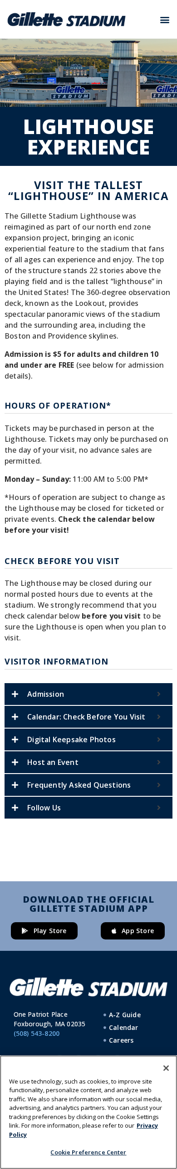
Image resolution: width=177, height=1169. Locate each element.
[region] (88, 1112)
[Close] (166, 1068)
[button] (164, 19)
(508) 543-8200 (37, 1033)
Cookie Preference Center (88, 1152)
